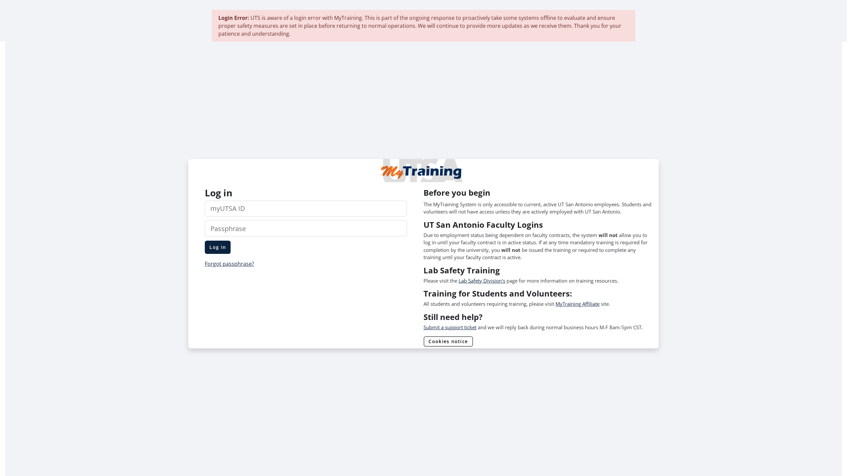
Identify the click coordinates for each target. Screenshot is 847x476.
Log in (217, 247)
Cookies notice (448, 341)
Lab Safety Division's (482, 280)
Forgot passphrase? (229, 263)
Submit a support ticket (450, 327)
